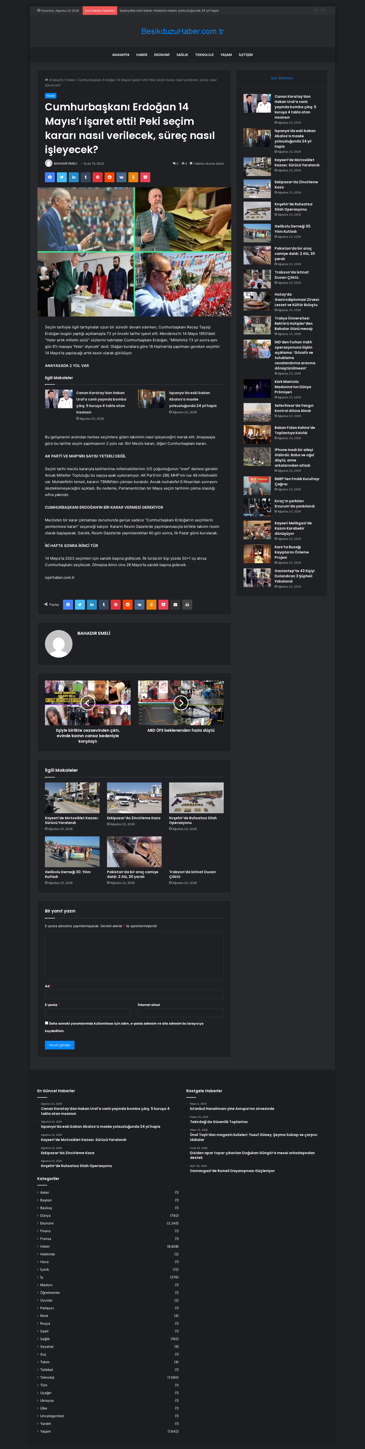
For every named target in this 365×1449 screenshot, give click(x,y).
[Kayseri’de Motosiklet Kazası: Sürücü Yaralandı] (72, 797)
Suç (43, 1354)
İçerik (44, 1269)
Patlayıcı (47, 1308)
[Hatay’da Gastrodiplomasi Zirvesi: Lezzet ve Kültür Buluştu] (257, 301)
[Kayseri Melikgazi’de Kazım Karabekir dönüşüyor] (257, 530)
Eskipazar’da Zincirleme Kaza (133, 817)
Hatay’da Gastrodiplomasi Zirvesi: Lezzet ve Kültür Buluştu (297, 299)
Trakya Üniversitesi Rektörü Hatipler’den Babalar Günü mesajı (294, 323)
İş (41, 1277)
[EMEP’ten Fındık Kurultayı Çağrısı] (257, 485)
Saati (44, 1331)
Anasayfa (120, 55)
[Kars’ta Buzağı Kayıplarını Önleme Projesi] (257, 553)
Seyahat (47, 1347)
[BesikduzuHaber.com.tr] (182, 31)
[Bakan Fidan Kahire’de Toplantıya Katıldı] (257, 434)
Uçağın (45, 1393)
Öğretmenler (50, 1293)
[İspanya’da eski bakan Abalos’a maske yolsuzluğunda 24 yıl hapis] (151, 399)
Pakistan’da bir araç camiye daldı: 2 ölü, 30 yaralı (132, 874)
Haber (141, 55)
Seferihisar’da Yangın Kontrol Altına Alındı (294, 408)
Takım (45, 1362)
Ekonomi (162, 55)
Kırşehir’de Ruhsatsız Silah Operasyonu (193, 820)
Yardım (45, 1424)
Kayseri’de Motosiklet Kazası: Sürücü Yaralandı (155, 10)
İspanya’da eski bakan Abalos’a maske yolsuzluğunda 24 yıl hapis (193, 399)
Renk (44, 1316)
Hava (44, 1262)
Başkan (46, 1200)
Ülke (43, 1408)
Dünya (45, 1216)
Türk (43, 1385)
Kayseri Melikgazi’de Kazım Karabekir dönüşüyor (293, 528)
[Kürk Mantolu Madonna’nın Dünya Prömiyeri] (257, 388)
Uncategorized (52, 1416)
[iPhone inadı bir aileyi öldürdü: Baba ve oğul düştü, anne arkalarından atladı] (257, 456)
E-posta (52, 1005)
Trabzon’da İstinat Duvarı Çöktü (192, 874)
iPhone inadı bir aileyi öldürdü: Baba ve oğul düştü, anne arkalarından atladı (294, 457)
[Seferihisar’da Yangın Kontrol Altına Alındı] (257, 412)
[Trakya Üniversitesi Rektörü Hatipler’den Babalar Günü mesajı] (257, 325)
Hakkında (47, 1254)
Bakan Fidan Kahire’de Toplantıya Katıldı (295, 430)
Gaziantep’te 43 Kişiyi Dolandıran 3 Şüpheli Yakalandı (295, 576)
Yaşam (226, 55)
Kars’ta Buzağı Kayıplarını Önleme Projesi (292, 552)
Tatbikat (46, 1370)
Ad (48, 986)
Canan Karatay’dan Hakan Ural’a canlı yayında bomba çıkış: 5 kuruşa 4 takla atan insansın (295, 107)
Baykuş (46, 1208)
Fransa (45, 1239)
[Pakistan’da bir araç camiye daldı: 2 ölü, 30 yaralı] (134, 851)
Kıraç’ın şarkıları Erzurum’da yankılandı (295, 503)
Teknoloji (204, 55)
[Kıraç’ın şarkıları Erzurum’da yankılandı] (257, 507)
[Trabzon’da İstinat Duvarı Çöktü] (196, 851)
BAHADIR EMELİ (65, 163)
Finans (45, 1231)
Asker (44, 1192)
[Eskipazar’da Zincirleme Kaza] (134, 797)
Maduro (46, 1285)
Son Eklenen (282, 78)
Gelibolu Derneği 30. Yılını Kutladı (68, 874)
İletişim (246, 55)
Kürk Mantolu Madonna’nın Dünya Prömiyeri (293, 387)
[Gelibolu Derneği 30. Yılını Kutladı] (72, 851)
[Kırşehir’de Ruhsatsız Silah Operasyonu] (196, 797)
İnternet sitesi (149, 1005)
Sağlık (182, 55)
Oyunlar (46, 1300)
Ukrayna (47, 1401)
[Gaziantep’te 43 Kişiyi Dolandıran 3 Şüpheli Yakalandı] (257, 577)
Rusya (45, 1323)
